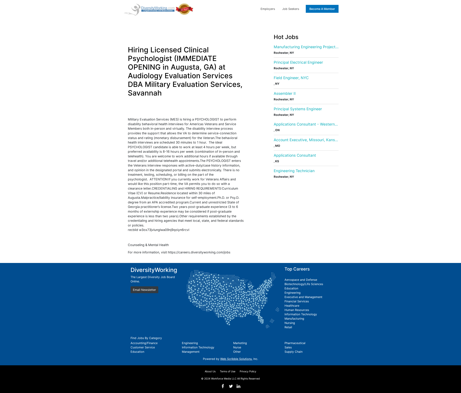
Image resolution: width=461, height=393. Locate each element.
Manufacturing (294, 318)
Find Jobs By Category (146, 338)
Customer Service (143, 347)
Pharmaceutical (295, 343)
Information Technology (301, 314)
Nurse (237, 347)
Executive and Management (303, 297)
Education (291, 288)
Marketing (240, 343)
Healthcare (292, 305)
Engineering (293, 292)
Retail (288, 327)
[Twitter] (231, 386)
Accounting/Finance (144, 343)
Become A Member (322, 9)
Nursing (290, 323)
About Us (210, 371)
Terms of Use (227, 371)
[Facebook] (223, 386)
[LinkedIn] (238, 386)
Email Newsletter (144, 290)
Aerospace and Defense (301, 279)
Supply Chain (294, 351)
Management (191, 351)
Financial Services (297, 301)
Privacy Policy (248, 371)
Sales (288, 347)
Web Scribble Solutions (236, 359)
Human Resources (297, 310)
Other (237, 351)
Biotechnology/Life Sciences (304, 284)
